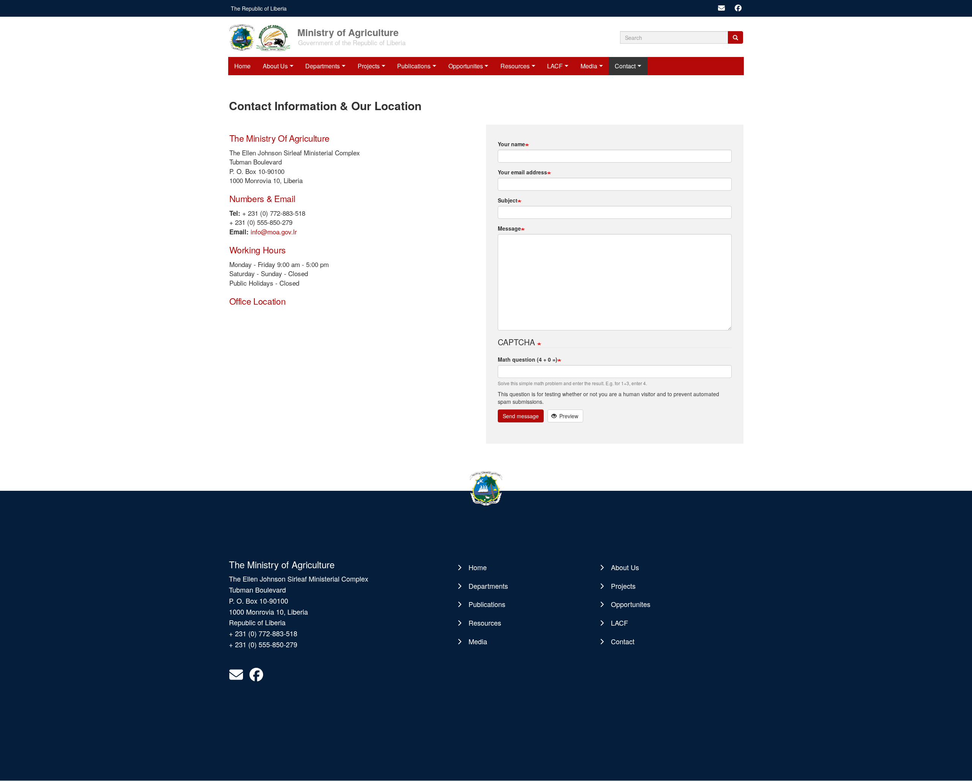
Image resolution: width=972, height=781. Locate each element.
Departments (322, 66)
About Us (275, 66)
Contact (625, 66)
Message (509, 228)
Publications (414, 66)
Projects (369, 66)
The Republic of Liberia (259, 8)
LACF (555, 66)
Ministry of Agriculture (348, 32)
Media (589, 66)
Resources (515, 66)
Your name (511, 144)
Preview (568, 416)
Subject (508, 200)
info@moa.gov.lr (274, 231)
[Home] (262, 37)
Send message (521, 416)
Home (242, 66)
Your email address (522, 172)
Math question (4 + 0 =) (527, 359)
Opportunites (465, 66)
